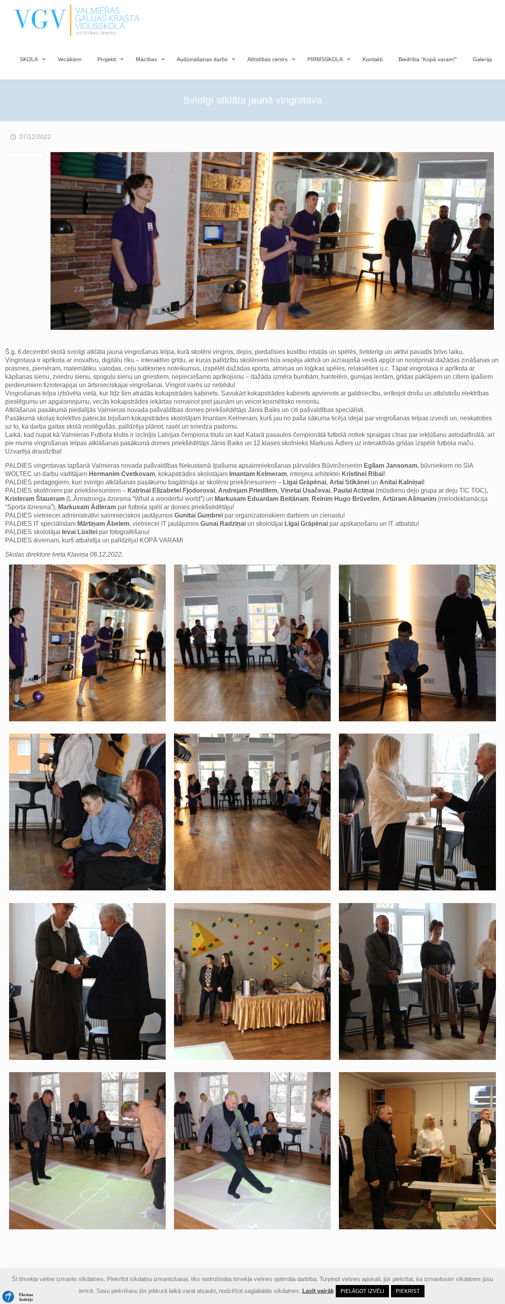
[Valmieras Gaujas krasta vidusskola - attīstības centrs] (76, 20)
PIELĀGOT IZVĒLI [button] (362, 1291)
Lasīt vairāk (318, 1290)
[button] (19, 1297)
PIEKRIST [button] (408, 1291)
